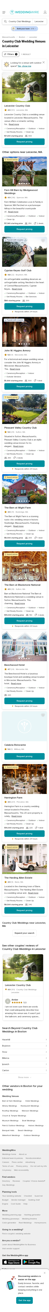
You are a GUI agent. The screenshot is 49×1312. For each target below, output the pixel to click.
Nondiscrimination (33, 1158)
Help (25, 1204)
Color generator (9, 1223)
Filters (12, 54)
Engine (5, 1204)
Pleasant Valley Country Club (20, 427)
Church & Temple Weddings (14, 1116)
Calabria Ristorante (15, 744)
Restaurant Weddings (30, 1106)
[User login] (45, 12)
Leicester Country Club (17, 105)
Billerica (5, 1058)
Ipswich (5, 1064)
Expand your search (24, 933)
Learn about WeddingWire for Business (19, 1244)
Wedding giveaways (10, 1219)
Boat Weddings (28, 1120)
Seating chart (34, 1200)
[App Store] (11, 1264)
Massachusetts (9, 37)
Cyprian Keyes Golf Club (17, 270)
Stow (4, 1052)
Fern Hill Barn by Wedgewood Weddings (21, 192)
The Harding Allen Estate (18, 877)
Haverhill (6, 1039)
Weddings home (9, 1154)
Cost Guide (16, 1204)
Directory (6, 1181)
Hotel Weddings (32, 1101)
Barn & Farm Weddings (12, 1101)
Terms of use (7, 1166)
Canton (5, 1070)
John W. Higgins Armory (17, 350)
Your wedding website (11, 1196)
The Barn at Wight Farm (17, 507)
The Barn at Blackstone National (22, 584)
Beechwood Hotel (14, 664)
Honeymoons (40, 1223)
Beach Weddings (25, 1130)
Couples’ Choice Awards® (34, 1181)
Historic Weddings (36, 1125)
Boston (22, 37)
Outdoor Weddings (32, 1135)
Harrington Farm (13, 797)
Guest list (39, 1196)
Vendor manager (18, 1200)
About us (23, 1154)
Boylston (6, 1045)
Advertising (30, 1162)
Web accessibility (21, 1170)
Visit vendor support (10, 1248)
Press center (17, 1162)
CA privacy (6, 1170)
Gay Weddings (8, 1185)
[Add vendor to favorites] (43, 76)
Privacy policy (22, 1166)
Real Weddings (25, 1223)
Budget (5, 1200)
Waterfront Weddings (11, 1135)
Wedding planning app (11, 1215)
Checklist (28, 1196)
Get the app (24, 1300)
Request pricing (24, 141)
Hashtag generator (32, 1215)
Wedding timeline (29, 1219)
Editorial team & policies (12, 1158)
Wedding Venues (10, 1096)
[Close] (44, 1273)
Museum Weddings (10, 1120)
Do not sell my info (38, 1166)
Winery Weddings (9, 1106)
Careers (5, 1162)
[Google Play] (31, 1264)
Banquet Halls (8, 1130)
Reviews (16, 1181)
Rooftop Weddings (10, 1111)
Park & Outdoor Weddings (13, 1125)
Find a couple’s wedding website (16, 1233)
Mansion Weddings (30, 1111)
